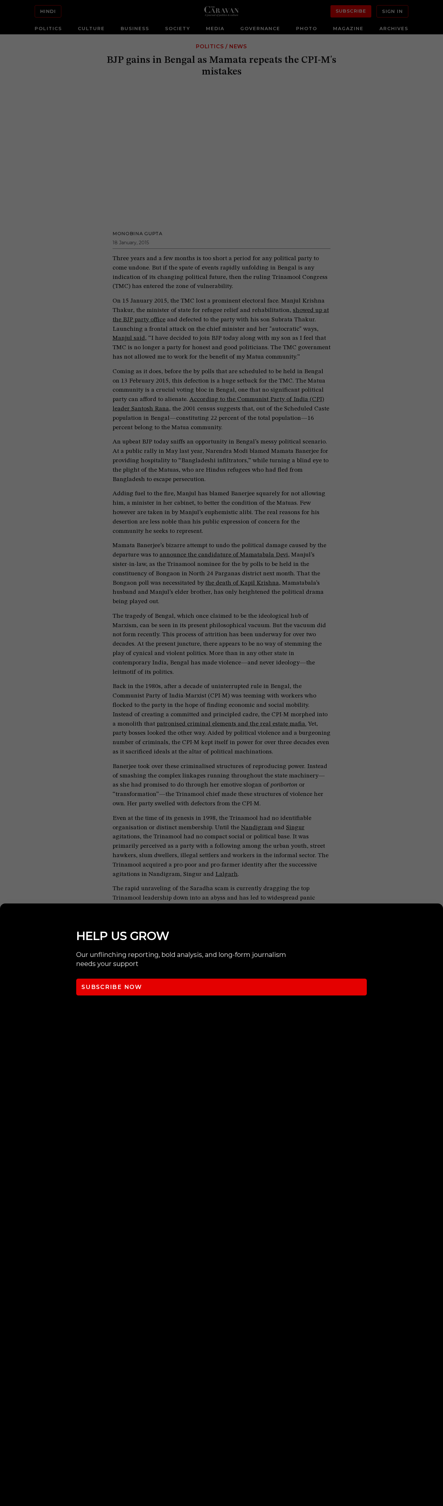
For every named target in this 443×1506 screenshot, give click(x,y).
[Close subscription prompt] (436, 917)
